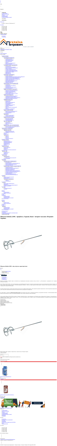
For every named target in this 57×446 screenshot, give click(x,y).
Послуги (3, 191)
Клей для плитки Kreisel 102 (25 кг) (5, 376)
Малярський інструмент (5, 213)
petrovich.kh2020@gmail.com (10, 439)
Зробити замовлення (3, 53)
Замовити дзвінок (9, 49)
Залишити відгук (3, 304)
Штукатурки (4, 421)
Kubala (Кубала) (8, 271)
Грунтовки (3, 420)
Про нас (3, 14)
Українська (5, 33)
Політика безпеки (5, 16)
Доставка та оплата (5, 15)
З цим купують (4, 279)
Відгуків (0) (4, 278)
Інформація (4, 195)
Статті (3, 194)
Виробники (4, 193)
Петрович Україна (5, 211)
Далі (1, 357)
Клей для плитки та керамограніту (7, 419)
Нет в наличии (2, 397)
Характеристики (4, 277)
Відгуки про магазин (5, 198)
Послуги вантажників (5, 411)
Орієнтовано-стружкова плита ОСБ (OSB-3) (9, 422)
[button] (2, 21)
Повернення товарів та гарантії (7, 17)
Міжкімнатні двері (5, 423)
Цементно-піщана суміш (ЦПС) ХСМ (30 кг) (7, 394)
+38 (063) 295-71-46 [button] (3, 439)
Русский (2, 33)
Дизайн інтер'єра (4, 13)
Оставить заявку (4, 275)
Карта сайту (4, 415)
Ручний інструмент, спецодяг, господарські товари (10, 212)
